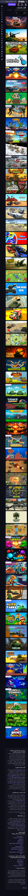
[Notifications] (18, 4)
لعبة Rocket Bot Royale (19, 770)
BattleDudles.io (21, 801)
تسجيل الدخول (12, 4)
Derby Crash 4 (18, 846)
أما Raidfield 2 (15, 775)
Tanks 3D (22, 806)
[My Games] (22, 4)
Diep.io (23, 795)
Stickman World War (17, 848)
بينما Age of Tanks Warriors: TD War (16, 782)
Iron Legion (19, 836)
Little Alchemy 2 (20, 825)
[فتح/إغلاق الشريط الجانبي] (26, 1)
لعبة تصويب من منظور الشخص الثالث (16, 776)
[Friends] (25, 4)
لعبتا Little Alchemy (12, 824)
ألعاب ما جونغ (20, 830)
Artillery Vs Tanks (17, 837)
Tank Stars (19, 842)
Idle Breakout (17, 821)
